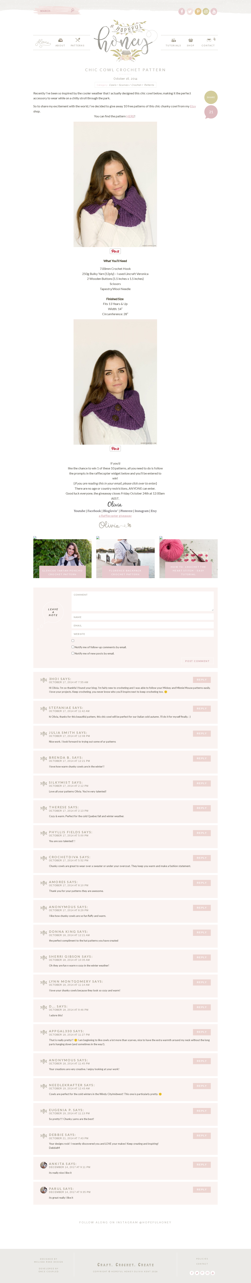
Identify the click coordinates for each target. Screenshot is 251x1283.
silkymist (60, 782)
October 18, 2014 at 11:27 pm (69, 1034)
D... (52, 1006)
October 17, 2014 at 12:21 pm (69, 761)
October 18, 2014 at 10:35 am (69, 960)
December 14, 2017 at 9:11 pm (69, 1167)
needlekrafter (66, 1085)
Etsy (193, 106)
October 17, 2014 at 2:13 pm (68, 810)
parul (55, 1188)
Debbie (56, 1134)
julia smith (62, 732)
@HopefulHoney (155, 1222)
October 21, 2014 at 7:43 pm (68, 1138)
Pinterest (126, 511)
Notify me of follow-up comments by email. (100, 647)
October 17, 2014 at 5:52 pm (68, 860)
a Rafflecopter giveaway (115, 515)
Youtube (79, 511)
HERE (130, 116)
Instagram (142, 511)
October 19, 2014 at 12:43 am (69, 1088)
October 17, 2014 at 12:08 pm (69, 736)
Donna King (62, 931)
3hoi (54, 679)
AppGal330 (60, 1031)
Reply (202, 679)
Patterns (149, 85)
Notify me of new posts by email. (94, 653)
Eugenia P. (60, 1110)
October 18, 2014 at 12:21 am (69, 935)
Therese (58, 807)
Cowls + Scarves (119, 85)
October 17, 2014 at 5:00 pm (68, 835)
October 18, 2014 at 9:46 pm (68, 1009)
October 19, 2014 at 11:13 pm (69, 1113)
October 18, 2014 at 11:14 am (69, 985)
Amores (57, 882)
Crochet (136, 85)
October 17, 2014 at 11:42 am (69, 711)
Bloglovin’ (110, 511)
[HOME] (43, 43)
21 (211, 112)
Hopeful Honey (125, 41)
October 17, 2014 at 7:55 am (68, 682)
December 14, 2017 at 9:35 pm (70, 1192)
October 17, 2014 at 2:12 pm (68, 786)
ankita (57, 1163)
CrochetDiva (64, 857)
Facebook (94, 511)
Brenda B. (60, 757)
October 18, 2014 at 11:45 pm (69, 1063)
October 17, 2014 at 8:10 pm (68, 885)
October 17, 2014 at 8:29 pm (68, 910)
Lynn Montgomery (70, 981)
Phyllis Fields (65, 832)
